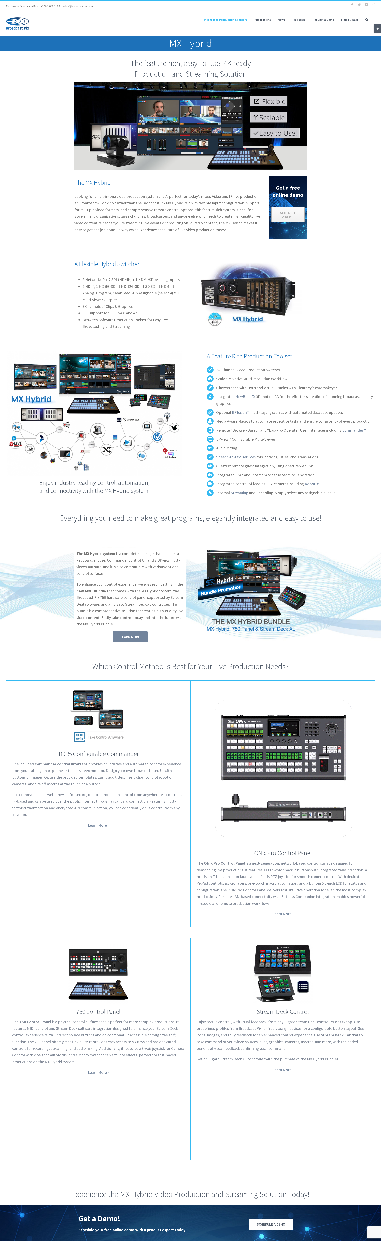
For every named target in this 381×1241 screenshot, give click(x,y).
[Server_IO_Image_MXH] (248, 263)
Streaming (239, 492)
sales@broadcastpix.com (78, 6)
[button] (366, 19)
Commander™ (354, 430)
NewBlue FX (245, 396)
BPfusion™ (240, 412)
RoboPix (312, 483)
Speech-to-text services (236, 456)
